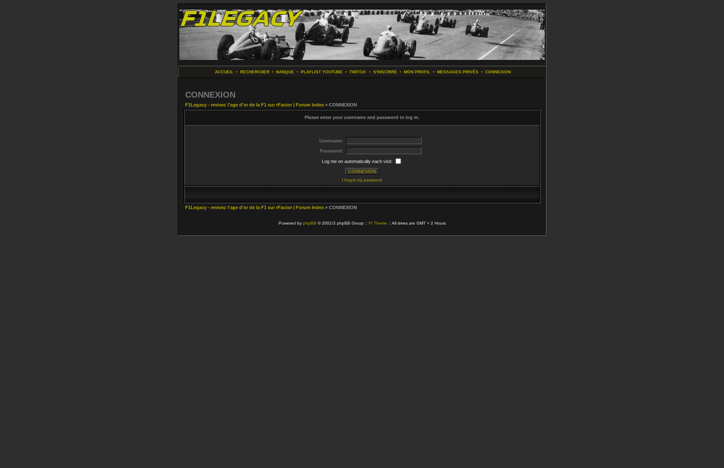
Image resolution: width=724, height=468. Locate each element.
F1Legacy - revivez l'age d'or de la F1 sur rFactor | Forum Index (254, 104)
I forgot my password (362, 180)
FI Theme (378, 223)
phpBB (309, 223)
